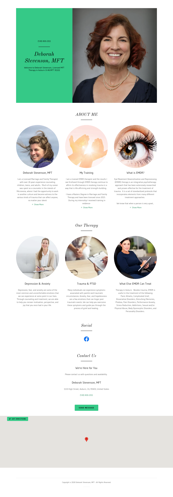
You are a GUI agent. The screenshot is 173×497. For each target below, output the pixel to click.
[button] (38, 204)
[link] (44, 61)
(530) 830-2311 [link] (44, 41)
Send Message (86, 408)
